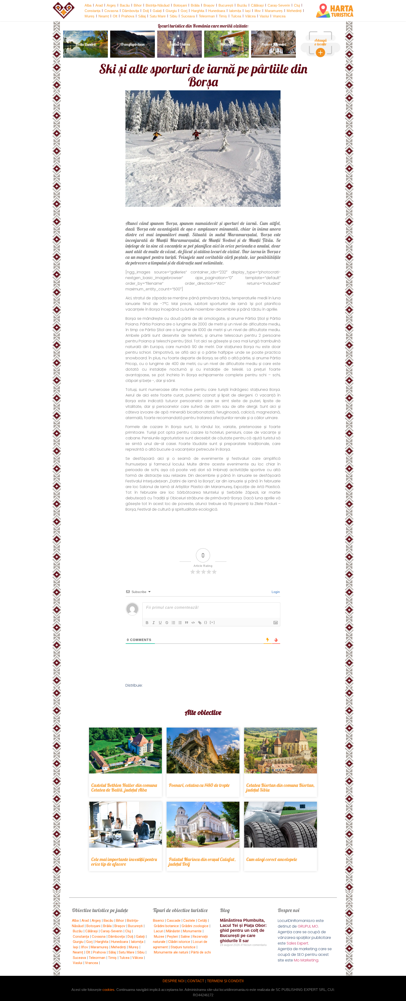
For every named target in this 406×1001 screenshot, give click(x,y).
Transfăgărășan (132, 44)
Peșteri (172, 936)
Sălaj (142, 16)
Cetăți (202, 920)
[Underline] (160, 622)
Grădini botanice (166, 926)
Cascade (173, 920)
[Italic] (153, 622)
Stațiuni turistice (183, 947)
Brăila (195, 5)
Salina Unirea (179, 44)
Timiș (223, 16)
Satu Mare (158, 16)
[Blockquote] (186, 622)
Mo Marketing (306, 960)
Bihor (138, 5)
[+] (212, 622)
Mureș (89, 16)
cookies (108, 990)
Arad (99, 5)
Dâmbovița (130, 11)
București (226, 5)
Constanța (92, 11)
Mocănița (226, 44)
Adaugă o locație (320, 42)
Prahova (127, 16)
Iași (247, 11)
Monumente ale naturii (171, 952)
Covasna (111, 11)
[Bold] (147, 622)
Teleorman (207, 16)
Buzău (242, 5)
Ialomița (235, 11)
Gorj (184, 11)
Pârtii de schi (201, 952)
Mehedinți (294, 11)
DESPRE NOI (173, 981)
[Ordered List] (173, 622)
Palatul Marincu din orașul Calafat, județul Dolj (202, 861)
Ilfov (257, 11)
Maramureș (274, 11)
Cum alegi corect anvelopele (271, 859)
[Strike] (167, 622)
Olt (115, 16)
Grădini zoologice (195, 926)
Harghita (197, 11)
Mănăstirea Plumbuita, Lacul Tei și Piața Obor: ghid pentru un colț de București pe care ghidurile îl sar (243, 930)
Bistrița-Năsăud (157, 5)
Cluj (297, 5)
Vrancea (279, 16)
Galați (157, 11)
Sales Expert (297, 943)
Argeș (111, 5)
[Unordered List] (180, 622)
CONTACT (195, 981)
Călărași (257, 5)
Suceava (188, 16)
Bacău (125, 5)
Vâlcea (250, 16)
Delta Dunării (86, 44)
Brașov (209, 5)
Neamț (103, 16)
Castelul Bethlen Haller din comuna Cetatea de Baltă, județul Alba (124, 787)
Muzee (159, 936)
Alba (88, 5)
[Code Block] (193, 622)
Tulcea (236, 16)
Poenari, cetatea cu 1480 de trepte (199, 785)
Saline (185, 936)
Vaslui (264, 16)
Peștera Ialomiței (273, 44)
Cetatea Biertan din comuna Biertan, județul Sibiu (280, 787)
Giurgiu (171, 11)
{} (205, 622)
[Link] (199, 622)
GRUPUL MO (308, 926)
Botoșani (180, 5)
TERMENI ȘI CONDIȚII (225, 981)
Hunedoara (216, 11)
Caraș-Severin (279, 5)
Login (275, 592)
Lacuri (158, 931)
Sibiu (173, 16)
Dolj (146, 11)
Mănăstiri (173, 931)
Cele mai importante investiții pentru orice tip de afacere (124, 861)
